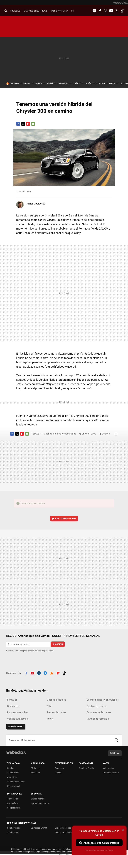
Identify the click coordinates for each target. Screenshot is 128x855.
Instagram (105, 11)
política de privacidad (44, 651)
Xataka (10, 768)
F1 (72, 10)
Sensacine (59, 768)
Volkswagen (62, 83)
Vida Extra (35, 772)
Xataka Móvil (13, 772)
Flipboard (28, 124)
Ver (65, 518)
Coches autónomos (17, 718)
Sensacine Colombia (64, 832)
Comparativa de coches (99, 712)
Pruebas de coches (96, 706)
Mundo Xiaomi (13, 786)
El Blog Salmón (37, 799)
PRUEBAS (15, 10)
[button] (35, 204)
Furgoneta (100, 83)
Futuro (50, 718)
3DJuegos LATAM (39, 828)
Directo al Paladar (86, 768)
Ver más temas (16, 726)
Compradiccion (13, 808)
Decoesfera (12, 803)
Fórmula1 (12, 699)
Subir (113, 753)
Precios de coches (56, 712)
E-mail (33, 124)
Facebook (100, 11)
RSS (51, 672)
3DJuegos (35, 768)
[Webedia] (120, 2)
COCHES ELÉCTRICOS (35, 10)
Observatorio (59, 10)
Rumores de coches (17, 712)
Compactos (13, 706)
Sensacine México (63, 828)
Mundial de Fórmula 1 (98, 718)
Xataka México (13, 828)
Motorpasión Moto (111, 772)
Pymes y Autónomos (40, 803)
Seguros (38, 83)
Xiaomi (50, 83)
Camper (26, 83)
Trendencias (12, 799)
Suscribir (58, 644)
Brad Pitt (76, 83)
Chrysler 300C (89, 433)
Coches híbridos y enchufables (60, 433)
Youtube (111, 11)
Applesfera (12, 777)
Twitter (117, 11)
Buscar (116, 740)
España (88, 83)
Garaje (112, 83)
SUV (49, 706)
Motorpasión (108, 768)
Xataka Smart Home (16, 782)
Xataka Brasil (13, 832)
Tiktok (122, 11)
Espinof (58, 772)
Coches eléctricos (56, 699)
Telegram (94, 11)
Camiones (14, 83)
